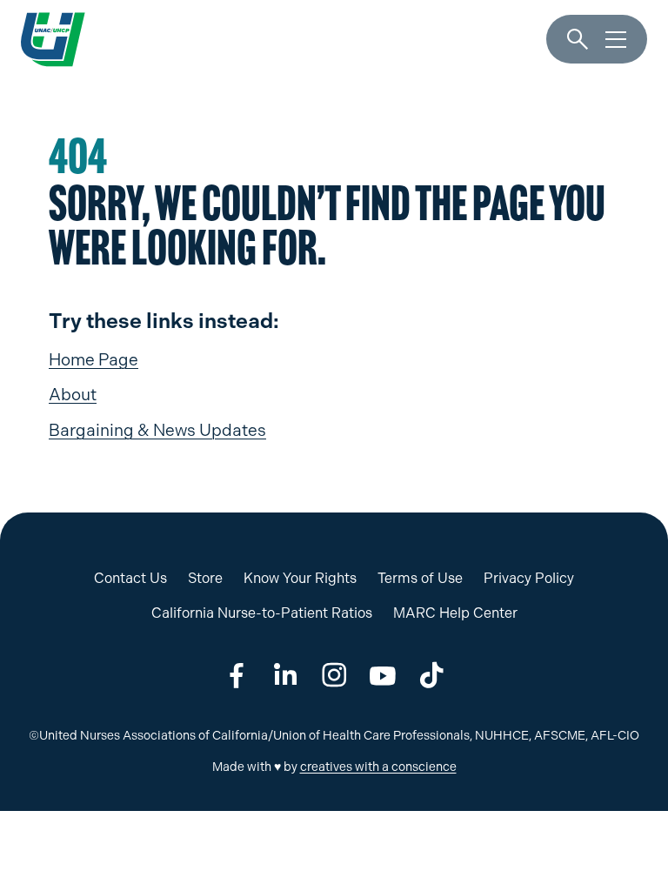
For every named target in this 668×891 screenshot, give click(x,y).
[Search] (577, 40)
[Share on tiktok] (431, 675)
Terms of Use (420, 578)
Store (205, 578)
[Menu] (615, 40)
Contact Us (130, 578)
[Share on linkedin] (285, 675)
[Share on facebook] (236, 675)
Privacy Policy (529, 578)
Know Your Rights (300, 578)
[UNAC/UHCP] (53, 39)
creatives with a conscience (378, 767)
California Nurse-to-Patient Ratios (261, 613)
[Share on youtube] (382, 675)
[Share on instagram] (334, 675)
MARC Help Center (455, 613)
